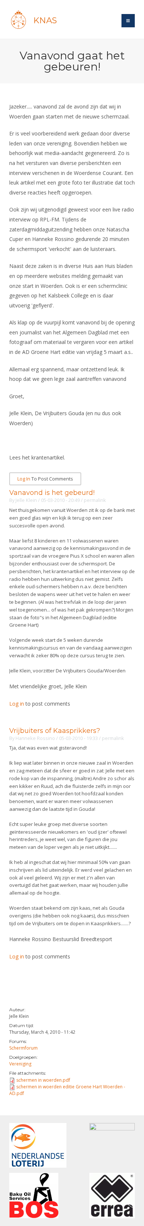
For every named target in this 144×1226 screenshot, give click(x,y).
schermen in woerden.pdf (43, 1080)
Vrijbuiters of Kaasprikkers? (54, 731)
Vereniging (20, 1064)
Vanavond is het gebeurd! (52, 493)
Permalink (95, 500)
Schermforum (23, 1048)
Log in (23, 479)
